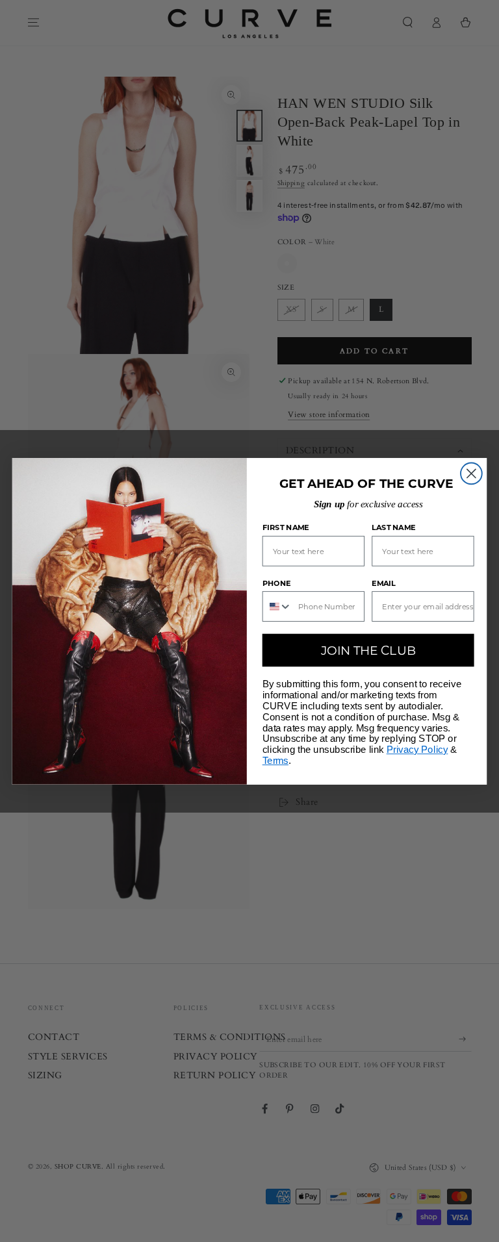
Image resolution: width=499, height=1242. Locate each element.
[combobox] (277, 606)
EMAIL (384, 582)
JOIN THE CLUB (368, 649)
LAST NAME (393, 527)
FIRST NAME (285, 527)
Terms (275, 760)
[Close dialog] (471, 473)
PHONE (276, 582)
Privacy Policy (417, 749)
